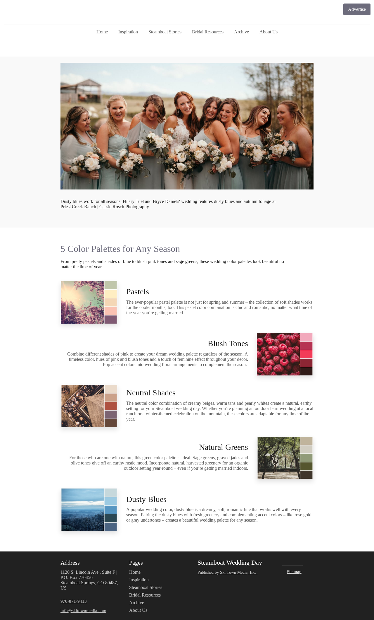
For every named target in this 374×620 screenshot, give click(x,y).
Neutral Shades (151, 392)
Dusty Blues (146, 499)
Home (102, 31)
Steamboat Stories (164, 31)
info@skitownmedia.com (83, 610)
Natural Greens (223, 447)
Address (70, 562)
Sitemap (294, 571)
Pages (136, 562)
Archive (241, 31)
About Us (268, 31)
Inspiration (128, 31)
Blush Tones (228, 343)
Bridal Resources (208, 31)
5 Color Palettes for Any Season (120, 248)
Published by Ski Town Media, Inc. (227, 572)
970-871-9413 (73, 601)
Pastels (137, 291)
